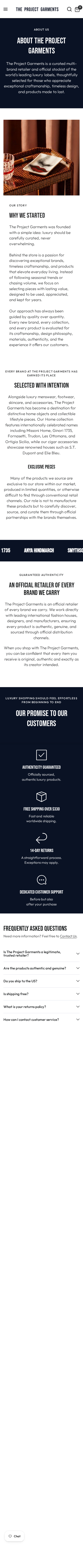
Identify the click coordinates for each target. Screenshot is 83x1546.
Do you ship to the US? (20, 981)
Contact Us (68, 936)
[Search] (69, 9)
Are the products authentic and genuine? (34, 968)
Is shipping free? (16, 994)
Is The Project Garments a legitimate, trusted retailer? (32, 954)
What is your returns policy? (24, 1007)
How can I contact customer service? (31, 1019)
